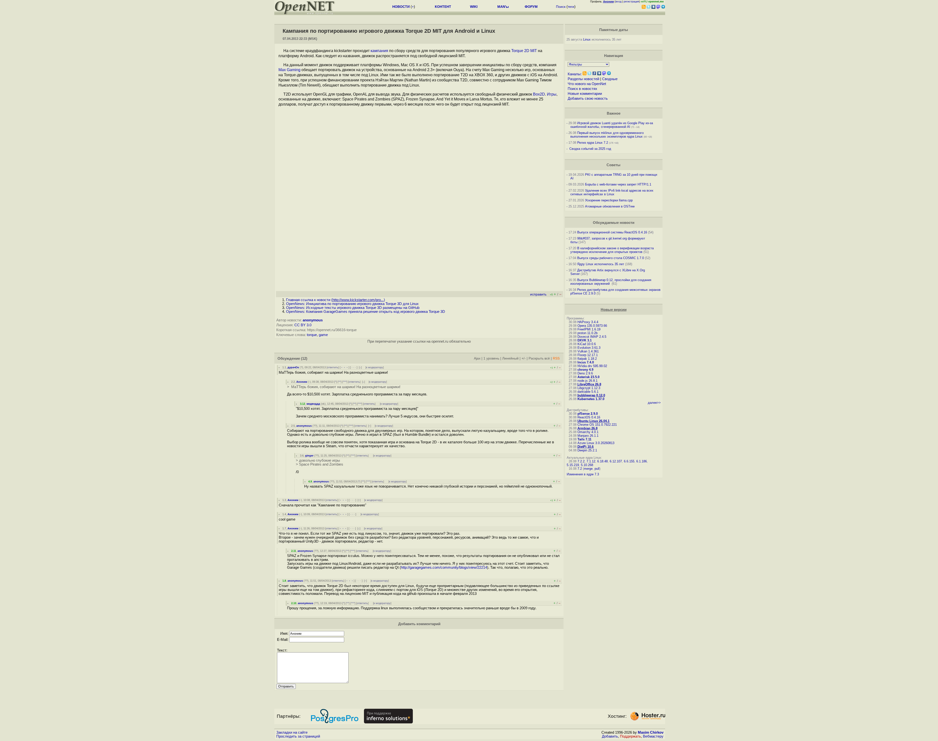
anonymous (313, 320)
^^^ (345, 381)
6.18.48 (602, 461)
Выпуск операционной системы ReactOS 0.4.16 (612, 232)
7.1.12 (590, 461)
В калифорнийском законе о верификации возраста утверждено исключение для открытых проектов (612, 250)
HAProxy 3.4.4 (587, 322)
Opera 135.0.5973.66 (592, 325)
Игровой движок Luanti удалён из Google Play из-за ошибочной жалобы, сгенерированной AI (611, 125)
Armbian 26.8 (587, 428)
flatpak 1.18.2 (587, 358)
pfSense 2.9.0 (587, 413)
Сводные (610, 79)
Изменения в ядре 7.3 (583, 474)
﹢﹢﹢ (345, 367)
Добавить (610, 736)
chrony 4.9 (585, 369)
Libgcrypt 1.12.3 (588, 388)
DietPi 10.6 (585, 446)
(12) (304, 358)
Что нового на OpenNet (587, 84)
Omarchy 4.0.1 (587, 432)
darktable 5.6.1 (587, 391)
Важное (613, 113)
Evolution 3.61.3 (588, 347)
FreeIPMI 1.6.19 (588, 329)
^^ (339, 381)
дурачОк (293, 367)
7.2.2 (581, 461)
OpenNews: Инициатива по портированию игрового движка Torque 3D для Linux (352, 304)
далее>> (654, 402)
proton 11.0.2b (587, 333)
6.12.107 (616, 461)
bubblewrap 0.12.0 (591, 395)
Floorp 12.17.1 (587, 355)
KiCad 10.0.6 (586, 344)
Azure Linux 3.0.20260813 (595, 443)
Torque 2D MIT (524, 51)
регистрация (631, 1)
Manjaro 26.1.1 (587, 435)
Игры (551, 94)
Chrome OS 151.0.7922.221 (597, 424)
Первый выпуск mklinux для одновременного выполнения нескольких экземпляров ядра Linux (607, 134)
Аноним (301, 381)
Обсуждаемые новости (613, 223)
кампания (379, 51)
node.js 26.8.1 (587, 380)
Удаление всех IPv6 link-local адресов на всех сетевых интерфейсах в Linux (611, 192)
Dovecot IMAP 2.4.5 (591, 336)
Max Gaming (289, 70)
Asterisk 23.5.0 (588, 377)
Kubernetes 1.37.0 (590, 399)
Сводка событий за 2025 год (590, 149)
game (323, 335)
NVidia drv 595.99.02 (592, 366)
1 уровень (491, 358)
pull (597, 468)
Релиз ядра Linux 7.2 (592, 142)
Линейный (510, 358)
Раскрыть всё (539, 358)
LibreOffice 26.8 (589, 384)
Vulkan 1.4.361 (588, 351)
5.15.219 (573, 465)
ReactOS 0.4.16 (588, 417)
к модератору (374, 367)
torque (312, 335)
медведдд (313, 403)
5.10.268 (587, 465)
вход (618, 1)
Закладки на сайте (292, 732)
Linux (587, 39)
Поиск (560, 7)
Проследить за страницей (298, 736)
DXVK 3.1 (584, 340)
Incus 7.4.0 (585, 362)
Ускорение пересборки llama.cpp (609, 200)
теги (571, 7)
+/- (524, 358)
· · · (354, 367)
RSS (556, 358)
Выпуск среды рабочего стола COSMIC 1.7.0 (610, 258)
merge (588, 468)
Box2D (539, 94)
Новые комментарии (585, 94)
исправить (538, 294)
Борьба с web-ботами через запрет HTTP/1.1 (618, 184)
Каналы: (575, 74)
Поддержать (630, 736)
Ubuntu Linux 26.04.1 (593, 421)
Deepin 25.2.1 (587, 450)
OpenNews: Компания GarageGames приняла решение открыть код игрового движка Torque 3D (365, 312)
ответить (332, 367)
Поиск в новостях (582, 89)
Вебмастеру (653, 736)
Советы (613, 165)
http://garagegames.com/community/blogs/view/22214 (444, 567)
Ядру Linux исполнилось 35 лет (600, 264)
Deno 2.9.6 (585, 373)
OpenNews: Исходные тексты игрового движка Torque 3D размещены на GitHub (352, 308)
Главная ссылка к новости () (335, 300)
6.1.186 (641, 461)
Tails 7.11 (584, 439)
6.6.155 (629, 461)
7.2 (579, 468)
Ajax (477, 358)
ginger (309, 455)
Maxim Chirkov (650, 732)
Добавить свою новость (588, 98)
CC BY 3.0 (302, 325)
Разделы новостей (583, 79)
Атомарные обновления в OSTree (610, 206)
